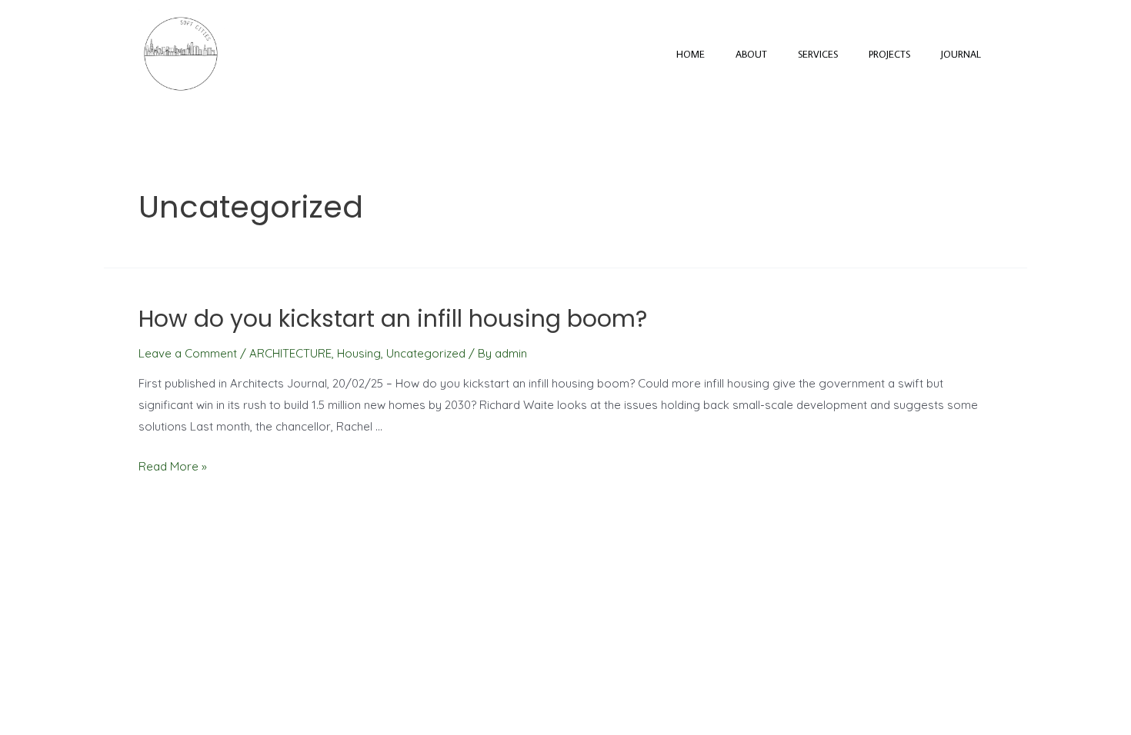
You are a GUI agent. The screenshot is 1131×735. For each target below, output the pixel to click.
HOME (690, 54)
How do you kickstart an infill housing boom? (392, 318)
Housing (359, 353)
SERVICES (818, 54)
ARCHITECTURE (290, 353)
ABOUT (751, 54)
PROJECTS (889, 54)
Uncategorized (425, 353)
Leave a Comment (187, 353)
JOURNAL (961, 54)
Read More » (172, 466)
